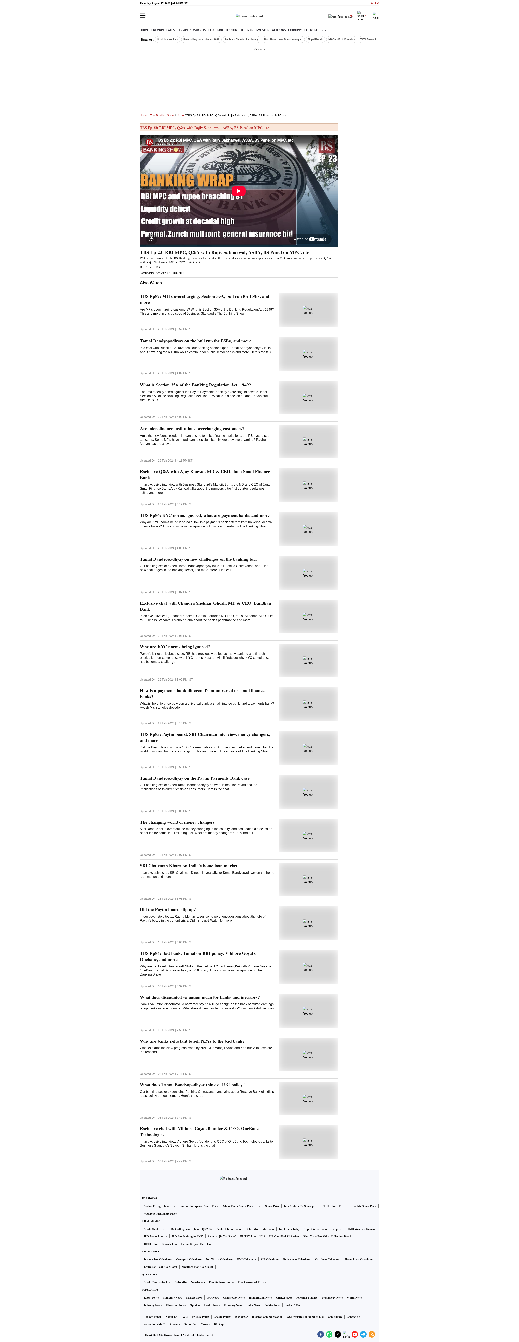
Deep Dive (337, 1229)
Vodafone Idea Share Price (160, 1213)
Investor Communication (267, 1317)
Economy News (233, 1305)
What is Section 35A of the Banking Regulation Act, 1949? (195, 385)
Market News (194, 1297)
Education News (176, 1305)
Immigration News (260, 1297)
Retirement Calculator (297, 1259)
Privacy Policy (200, 1317)
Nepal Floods (315, 39)
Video (180, 115)
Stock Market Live (167, 39)
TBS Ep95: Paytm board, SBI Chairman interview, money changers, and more (205, 737)
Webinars (279, 30)
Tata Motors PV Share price (301, 1206)
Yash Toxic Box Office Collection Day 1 (327, 1236)
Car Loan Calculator (328, 1259)
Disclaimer (241, 1317)
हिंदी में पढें (375, 3)
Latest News (151, 1297)
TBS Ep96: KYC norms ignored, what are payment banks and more (205, 515)
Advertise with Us (155, 1324)
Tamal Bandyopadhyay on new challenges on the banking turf (198, 559)
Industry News (153, 1305)
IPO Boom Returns (155, 1236)
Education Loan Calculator (160, 1267)
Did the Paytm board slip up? (168, 909)
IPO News (213, 1297)
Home (145, 30)
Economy (295, 30)
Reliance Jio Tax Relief (222, 1236)
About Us (171, 1317)
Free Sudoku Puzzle (221, 1282)
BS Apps (219, 1324)
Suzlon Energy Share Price (160, 1206)
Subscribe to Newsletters (190, 1282)
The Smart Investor (254, 30)
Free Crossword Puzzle (252, 1282)
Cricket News (284, 1297)
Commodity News (234, 1297)
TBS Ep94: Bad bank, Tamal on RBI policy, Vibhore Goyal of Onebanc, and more (199, 956)
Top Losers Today (289, 1229)
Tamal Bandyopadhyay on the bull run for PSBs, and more (195, 341)
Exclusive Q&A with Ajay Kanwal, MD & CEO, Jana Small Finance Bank (205, 474)
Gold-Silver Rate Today (260, 1229)
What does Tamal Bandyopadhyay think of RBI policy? (192, 1085)
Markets (199, 30)
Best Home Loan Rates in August (283, 39)
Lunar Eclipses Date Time (197, 1244)
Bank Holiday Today (228, 1229)
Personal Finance (306, 1297)
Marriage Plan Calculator (197, 1267)
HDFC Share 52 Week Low (160, 1244)
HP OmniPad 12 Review (284, 1236)
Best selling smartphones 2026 (201, 39)
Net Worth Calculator (219, 1259)
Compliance (335, 1317)
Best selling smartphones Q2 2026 (191, 1229)
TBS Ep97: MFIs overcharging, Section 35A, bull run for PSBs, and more (204, 299)
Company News (172, 1297)
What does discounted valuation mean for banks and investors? (200, 997)
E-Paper (185, 30)
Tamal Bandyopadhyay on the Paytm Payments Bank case (195, 778)
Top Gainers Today (315, 1229)
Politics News (272, 1305)
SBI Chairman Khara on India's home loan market (188, 866)
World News (354, 1297)
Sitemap (175, 1324)
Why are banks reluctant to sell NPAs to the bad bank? (192, 1041)
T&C (184, 1317)
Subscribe (190, 1324)
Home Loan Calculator (359, 1259)
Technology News (332, 1297)
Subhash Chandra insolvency (242, 39)
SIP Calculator (270, 1259)
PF (306, 30)
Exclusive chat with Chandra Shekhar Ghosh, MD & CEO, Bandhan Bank (205, 606)
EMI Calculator (246, 1259)
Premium (157, 30)
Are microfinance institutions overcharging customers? (192, 428)
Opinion (231, 30)
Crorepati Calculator (189, 1259)
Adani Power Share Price (237, 1206)
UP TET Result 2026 (252, 1236)
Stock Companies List (157, 1282)
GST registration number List (305, 1317)
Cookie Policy (222, 1317)
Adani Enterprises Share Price (199, 1206)
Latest (171, 30)
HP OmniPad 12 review (341, 39)
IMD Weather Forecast (362, 1229)
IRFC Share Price (268, 1206)
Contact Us (353, 1317)
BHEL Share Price (333, 1206)
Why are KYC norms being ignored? (175, 647)
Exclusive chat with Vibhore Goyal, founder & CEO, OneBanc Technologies (199, 1131)
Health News (212, 1305)
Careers (205, 1324)
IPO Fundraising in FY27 (187, 1236)
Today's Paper (152, 1317)
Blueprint (215, 30)
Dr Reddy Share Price (362, 1206)
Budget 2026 (292, 1305)
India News (253, 1305)
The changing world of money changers (177, 822)
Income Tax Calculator (158, 1259)
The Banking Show (162, 115)
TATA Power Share (371, 39)
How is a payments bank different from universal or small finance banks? (202, 693)
